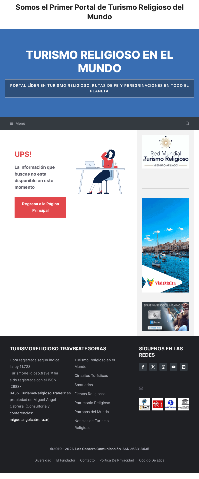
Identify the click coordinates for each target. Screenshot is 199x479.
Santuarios (84, 384)
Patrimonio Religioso (92, 402)
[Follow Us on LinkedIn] (173, 367)
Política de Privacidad (117, 460)
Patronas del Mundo (92, 411)
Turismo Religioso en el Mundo (99, 61)
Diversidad (42, 460)
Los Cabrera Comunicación (98, 449)
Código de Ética (152, 460)
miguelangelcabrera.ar (29, 419)
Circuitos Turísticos (91, 375)
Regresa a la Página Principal (40, 207)
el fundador (65, 460)
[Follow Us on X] (153, 367)
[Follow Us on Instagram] (163, 367)
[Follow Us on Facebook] (143, 367)
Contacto (87, 460)
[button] (187, 123)
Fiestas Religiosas (90, 393)
